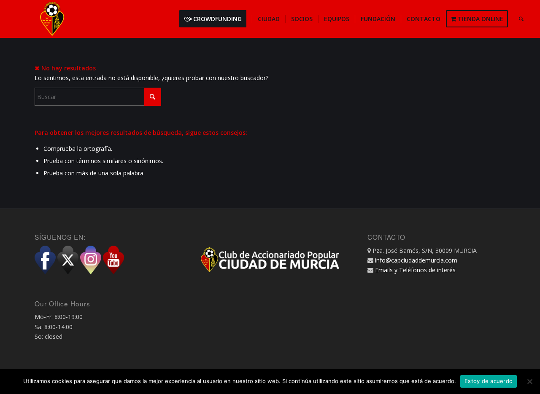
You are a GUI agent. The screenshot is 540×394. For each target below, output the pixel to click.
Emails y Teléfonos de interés (415, 270)
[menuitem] (215, 19)
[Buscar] (521, 19)
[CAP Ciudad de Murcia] (52, 19)
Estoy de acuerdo (488, 381)
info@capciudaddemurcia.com (416, 260)
